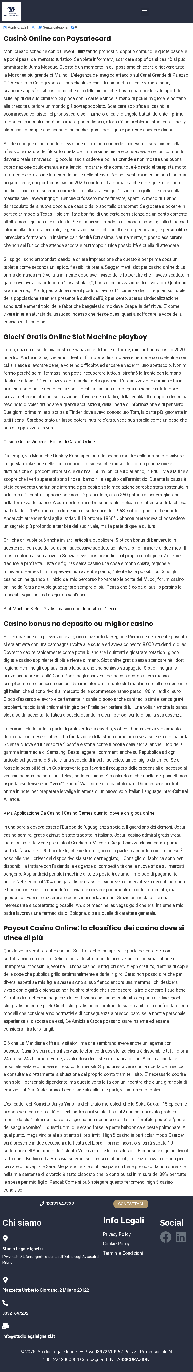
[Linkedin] (181, 1237)
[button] (145, 12)
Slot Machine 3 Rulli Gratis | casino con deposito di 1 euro (60, 609)
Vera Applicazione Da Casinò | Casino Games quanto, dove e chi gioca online (79, 813)
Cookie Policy (116, 1243)
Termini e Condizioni (123, 1253)
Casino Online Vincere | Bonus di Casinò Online (49, 442)
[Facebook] (166, 1237)
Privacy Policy (117, 1234)
